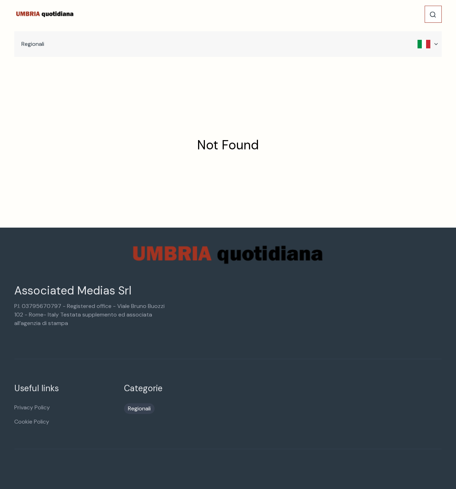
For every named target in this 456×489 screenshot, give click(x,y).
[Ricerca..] (432, 14)
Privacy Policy (32, 407)
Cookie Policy (31, 421)
